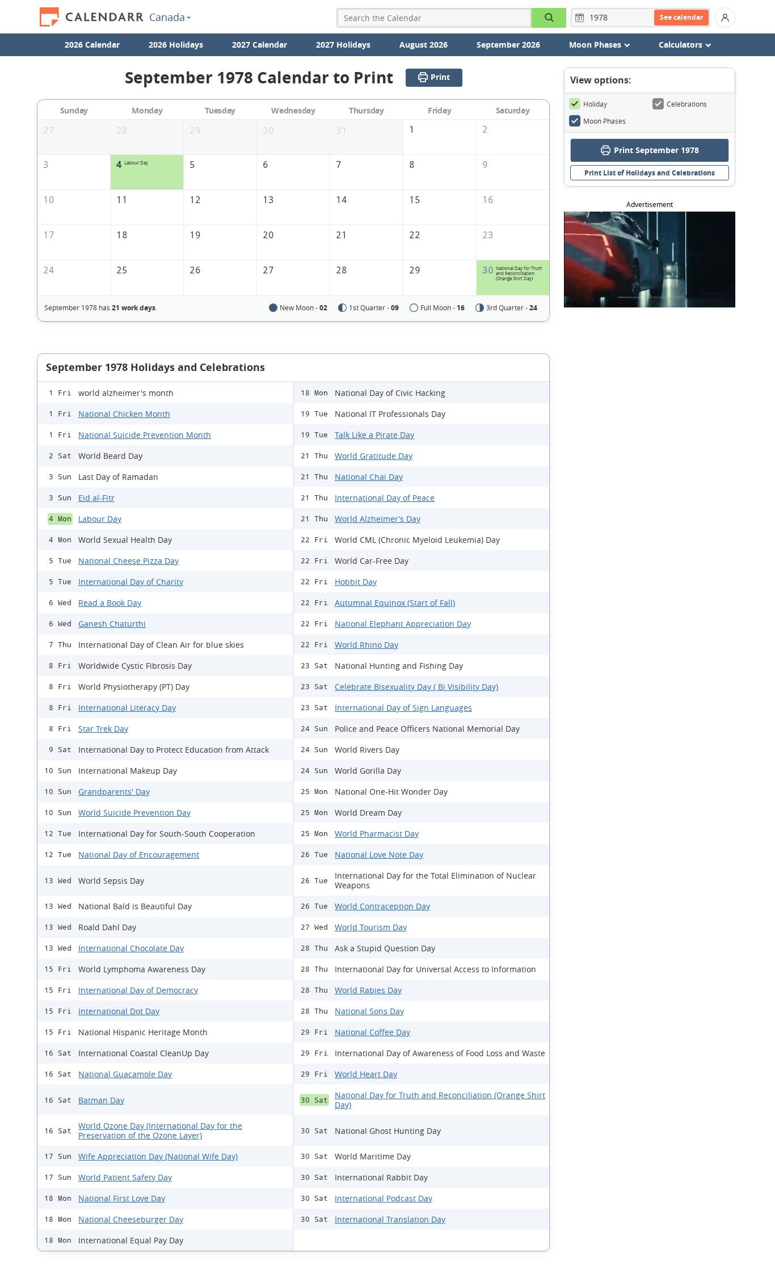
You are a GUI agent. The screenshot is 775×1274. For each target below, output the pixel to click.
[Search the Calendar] (549, 18)
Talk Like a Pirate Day (374, 434)
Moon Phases (604, 120)
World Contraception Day (382, 906)
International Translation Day (390, 1219)
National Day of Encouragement (138, 854)
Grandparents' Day (114, 791)
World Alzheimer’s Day (377, 518)
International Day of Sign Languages (403, 707)
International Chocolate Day (131, 948)
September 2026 (508, 44)
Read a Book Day (109, 602)
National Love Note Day (379, 854)
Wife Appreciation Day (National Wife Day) (158, 1156)
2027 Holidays (343, 44)
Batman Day (101, 1100)
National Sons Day (369, 1011)
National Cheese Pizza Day (128, 560)
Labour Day (99, 518)
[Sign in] (725, 17)
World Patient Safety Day (125, 1177)
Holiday (595, 103)
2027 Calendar (259, 44)
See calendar (681, 17)
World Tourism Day (371, 927)
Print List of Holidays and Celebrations (649, 173)
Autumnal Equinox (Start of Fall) (395, 602)
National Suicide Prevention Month (144, 434)
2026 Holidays (176, 44)
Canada (167, 17)
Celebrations (687, 103)
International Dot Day (118, 1011)
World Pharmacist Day (377, 833)
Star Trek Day (103, 728)
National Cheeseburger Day (130, 1219)
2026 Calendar (92, 44)
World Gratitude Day (373, 455)
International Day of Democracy (138, 990)
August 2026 (423, 44)
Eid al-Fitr (96, 497)
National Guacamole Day (125, 1074)
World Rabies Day (368, 990)
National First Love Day (121, 1198)
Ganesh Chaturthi (112, 623)
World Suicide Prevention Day (134, 812)
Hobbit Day (356, 581)
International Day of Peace (385, 497)
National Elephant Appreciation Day (403, 623)
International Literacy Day (127, 707)
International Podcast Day (383, 1198)
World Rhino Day (366, 644)
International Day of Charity (130, 581)
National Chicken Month (124, 413)
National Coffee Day (372, 1032)
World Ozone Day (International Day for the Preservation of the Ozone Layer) (160, 1130)
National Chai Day (369, 476)
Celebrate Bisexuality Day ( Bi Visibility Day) (416, 686)
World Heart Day (366, 1074)
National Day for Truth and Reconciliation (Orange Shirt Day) (440, 1100)
